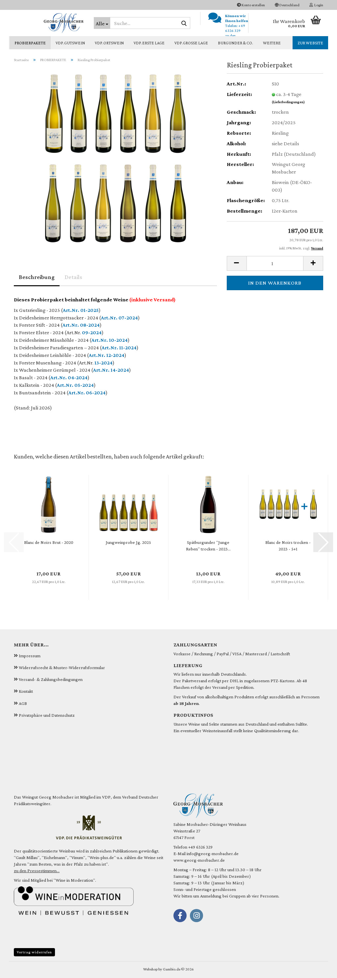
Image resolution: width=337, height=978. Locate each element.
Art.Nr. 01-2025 (81, 310)
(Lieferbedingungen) (288, 102)
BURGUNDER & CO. (235, 42)
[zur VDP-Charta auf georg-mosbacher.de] (89, 826)
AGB (23, 703)
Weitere (272, 42)
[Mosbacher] (49, 23)
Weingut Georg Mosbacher (48, 797)
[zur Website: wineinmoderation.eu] (74, 900)
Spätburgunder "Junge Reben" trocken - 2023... (208, 545)
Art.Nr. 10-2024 (109, 340)
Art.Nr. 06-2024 (87, 392)
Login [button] (318, 5)
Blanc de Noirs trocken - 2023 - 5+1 (288, 545)
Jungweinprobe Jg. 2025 (128, 542)
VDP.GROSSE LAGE (191, 42)
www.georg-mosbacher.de (199, 860)
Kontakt (26, 691)
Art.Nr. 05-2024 (75, 385)
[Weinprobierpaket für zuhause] (115, 158)
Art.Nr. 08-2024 (81, 325)
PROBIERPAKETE (30, 42)
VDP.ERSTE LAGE (149, 42)
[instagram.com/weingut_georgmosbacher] (196, 915)
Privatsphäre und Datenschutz (47, 715)
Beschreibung (37, 277)
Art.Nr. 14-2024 (111, 370)
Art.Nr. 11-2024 (119, 347)
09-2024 (92, 332)
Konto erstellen (253, 5)
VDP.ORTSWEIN (109, 42)
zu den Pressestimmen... (37, 870)
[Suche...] (184, 23)
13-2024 (103, 362)
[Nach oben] (319, 968)
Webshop (150, 969)
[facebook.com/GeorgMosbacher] (180, 915)
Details (73, 277)
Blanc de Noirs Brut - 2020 (48, 542)
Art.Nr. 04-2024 (69, 377)
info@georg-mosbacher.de (213, 853)
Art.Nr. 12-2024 (106, 355)
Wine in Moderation (74, 880)
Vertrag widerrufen (34, 952)
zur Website (310, 42)
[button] (287, 5)
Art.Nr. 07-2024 (119, 317)
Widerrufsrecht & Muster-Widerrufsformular (62, 667)
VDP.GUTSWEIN (70, 42)
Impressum (29, 655)
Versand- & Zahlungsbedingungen (51, 679)
